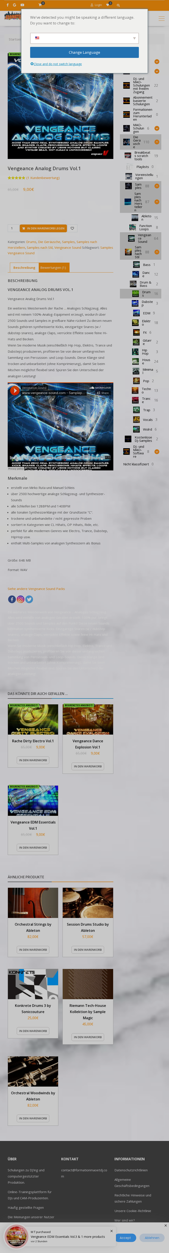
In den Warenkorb (33, 760)
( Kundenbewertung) (43, 177)
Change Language (84, 52)
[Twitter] (29, 599)
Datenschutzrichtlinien (131, 1170)
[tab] (24, 268)
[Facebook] (12, 599)
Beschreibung (24, 267)
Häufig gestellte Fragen (26, 1207)
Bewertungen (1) (53, 267)
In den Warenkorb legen (45, 228)
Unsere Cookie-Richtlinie (132, 1211)
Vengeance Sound (67, 247)
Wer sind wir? (124, 1220)
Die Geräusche (49, 242)
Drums (31, 242)
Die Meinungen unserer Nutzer (31, 1217)
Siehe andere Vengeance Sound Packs (36, 588)
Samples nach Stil (40, 247)
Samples (68, 242)
